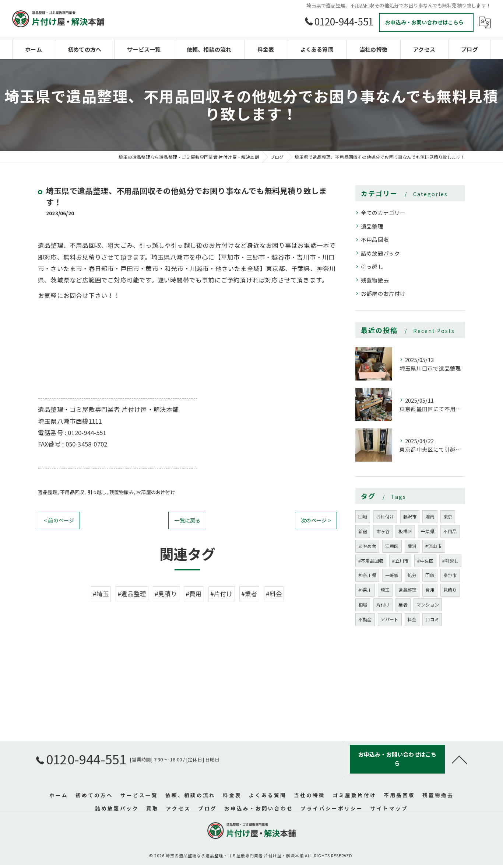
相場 (362, 604)
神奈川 (365, 590)
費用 (429, 590)
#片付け (221, 593)
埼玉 (385, 590)
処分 (412, 575)
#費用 (194, 593)
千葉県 (428, 531)
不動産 (365, 619)
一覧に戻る (187, 520)
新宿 (362, 531)
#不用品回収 (370, 560)
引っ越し (97, 492)
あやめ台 (367, 546)
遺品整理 (47, 492)
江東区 (392, 546)
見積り (450, 590)
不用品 (450, 531)
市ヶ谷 (383, 531)
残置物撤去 (121, 492)
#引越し (450, 560)
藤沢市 (410, 516)
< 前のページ (59, 520)
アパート (390, 619)
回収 (429, 575)
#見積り (166, 593)
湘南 (429, 516)
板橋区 (405, 531)
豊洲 (412, 546)
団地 (362, 516)
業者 (402, 604)
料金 (412, 619)
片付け (383, 604)
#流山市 (433, 546)
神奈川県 (367, 575)
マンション (427, 604)
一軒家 (392, 575)
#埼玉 (101, 593)
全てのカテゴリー (383, 212)
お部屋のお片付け (155, 492)
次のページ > (316, 520)
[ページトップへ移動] (459, 759)
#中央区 (425, 560)
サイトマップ (389, 808)
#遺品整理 (132, 593)
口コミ (432, 619)
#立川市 (400, 560)
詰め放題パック (380, 253)
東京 (447, 516)
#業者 (249, 593)
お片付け (385, 516)
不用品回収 (72, 492)
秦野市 (450, 575)
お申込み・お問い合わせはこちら (424, 22)
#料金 (274, 593)
